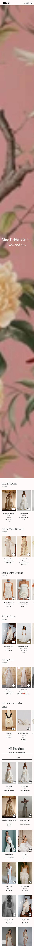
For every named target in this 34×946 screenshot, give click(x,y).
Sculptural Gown (25, 820)
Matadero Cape (8, 646)
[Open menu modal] (31, 3)
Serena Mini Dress (24, 603)
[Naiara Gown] (25, 873)
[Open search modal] (23, 3)
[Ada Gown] (9, 873)
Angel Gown (9, 854)
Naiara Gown (25, 886)
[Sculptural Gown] (25, 807)
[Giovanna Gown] (9, 546)
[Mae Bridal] (6, 2)
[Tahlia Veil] (24, 677)
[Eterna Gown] (24, 500)
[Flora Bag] (9, 720)
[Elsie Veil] (9, 677)
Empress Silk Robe (23, 646)
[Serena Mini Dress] (24, 589)
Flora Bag (8, 733)
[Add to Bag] (13, 642)
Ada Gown (9, 886)
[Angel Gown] (9, 841)
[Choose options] (13, 509)
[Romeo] (25, 841)
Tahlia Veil (24, 690)
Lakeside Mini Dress (8, 603)
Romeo (25, 854)
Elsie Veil (8, 690)
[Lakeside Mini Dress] (9, 589)
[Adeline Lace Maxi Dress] (24, 546)
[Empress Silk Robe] (24, 633)
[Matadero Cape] (9, 633)
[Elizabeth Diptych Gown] (9, 500)
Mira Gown (9, 786)
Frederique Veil (9, 919)
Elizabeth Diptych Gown (9, 820)
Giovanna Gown (8, 559)
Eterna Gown (24, 513)
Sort (18, 757)
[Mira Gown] (9, 773)
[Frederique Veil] (9, 906)
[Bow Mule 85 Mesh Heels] (24, 720)
